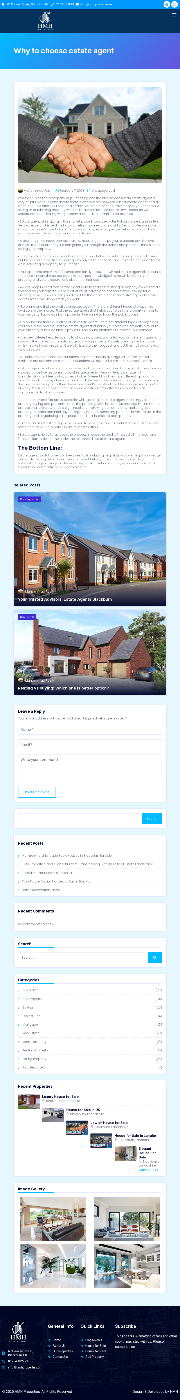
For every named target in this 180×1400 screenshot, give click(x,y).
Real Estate (31, 1033)
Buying (27, 1007)
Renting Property (35, 1050)
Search (152, 818)
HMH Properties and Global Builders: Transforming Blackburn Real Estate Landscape (87, 864)
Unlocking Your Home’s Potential (47, 873)
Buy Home (27, 617)
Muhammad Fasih (38, 190)
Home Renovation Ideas (41, 890)
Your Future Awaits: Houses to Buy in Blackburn (58, 881)
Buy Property (32, 999)
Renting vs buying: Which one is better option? (63, 688)
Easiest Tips (31, 1016)
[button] (174, 14)
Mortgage (30, 1024)
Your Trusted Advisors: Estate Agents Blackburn (65, 599)
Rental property (34, 1042)
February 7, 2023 (71, 190)
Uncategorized (103, 190)
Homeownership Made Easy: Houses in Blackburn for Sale (67, 855)
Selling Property (34, 1059)
